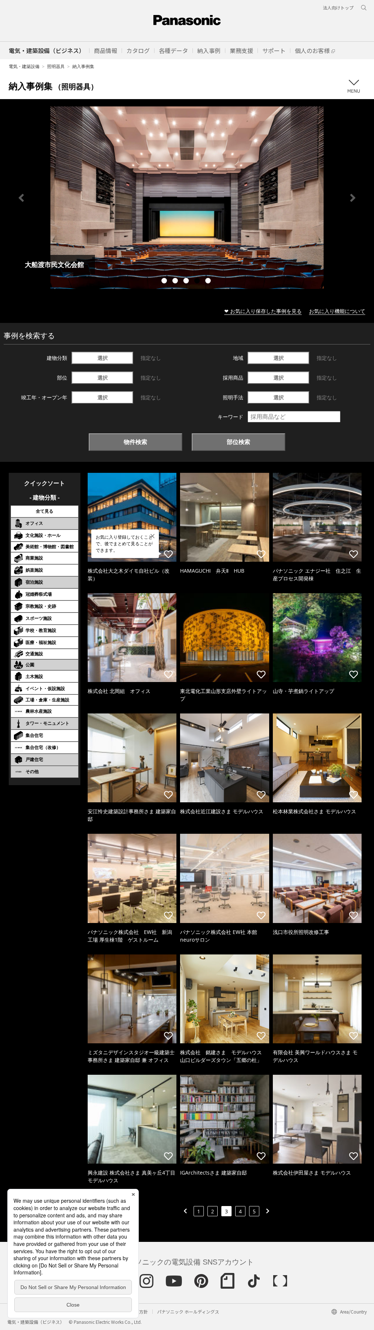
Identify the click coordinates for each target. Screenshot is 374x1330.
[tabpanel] (187, 197)
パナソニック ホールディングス (188, 1311)
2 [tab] (176, 281)
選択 (103, 357)
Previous (21, 198)
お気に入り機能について (337, 311)
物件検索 (135, 442)
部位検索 (238, 442)
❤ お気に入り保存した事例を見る (263, 311)
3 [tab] (187, 281)
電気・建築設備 (24, 66)
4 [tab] (198, 281)
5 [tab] (209, 281)
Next (353, 198)
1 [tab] (165, 281)
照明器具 (56, 66)
